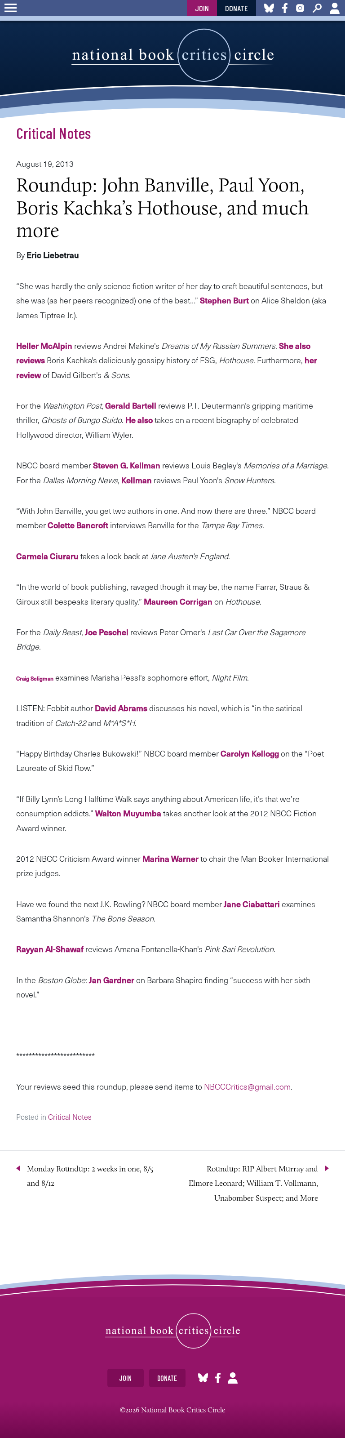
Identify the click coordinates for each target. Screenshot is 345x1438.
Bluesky (203, 1378)
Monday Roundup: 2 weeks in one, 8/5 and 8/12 (90, 1176)
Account (335, 8)
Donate (236, 8)
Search (317, 8)
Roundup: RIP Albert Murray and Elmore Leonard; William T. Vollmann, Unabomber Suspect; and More (253, 1183)
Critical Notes (53, 132)
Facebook (218, 1378)
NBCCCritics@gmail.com (247, 1086)
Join (202, 8)
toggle (10, 8)
